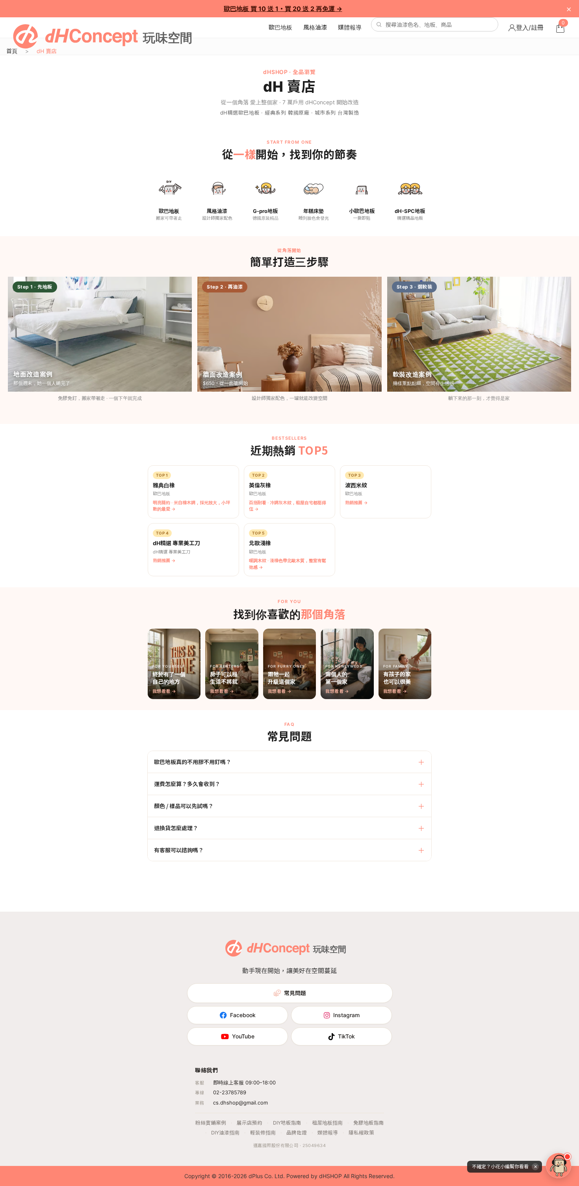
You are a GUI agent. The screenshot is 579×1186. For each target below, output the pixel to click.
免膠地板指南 (368, 1123)
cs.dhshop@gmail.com (240, 1102)
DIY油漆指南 (225, 1133)
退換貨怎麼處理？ (176, 828)
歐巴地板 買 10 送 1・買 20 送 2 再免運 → (283, 9)
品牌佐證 (296, 1133)
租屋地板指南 (327, 1123)
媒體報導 (350, 27)
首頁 (11, 51)
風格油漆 (315, 27)
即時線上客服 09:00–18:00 (244, 1082)
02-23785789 (229, 1092)
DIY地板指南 (287, 1123)
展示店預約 (249, 1123)
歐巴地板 (280, 27)
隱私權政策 (361, 1133)
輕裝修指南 (263, 1133)
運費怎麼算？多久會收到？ (187, 784)
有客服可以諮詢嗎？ (179, 850)
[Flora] (558, 1165)
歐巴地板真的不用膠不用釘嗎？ (192, 762)
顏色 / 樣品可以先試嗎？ (183, 806)
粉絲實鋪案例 (210, 1123)
